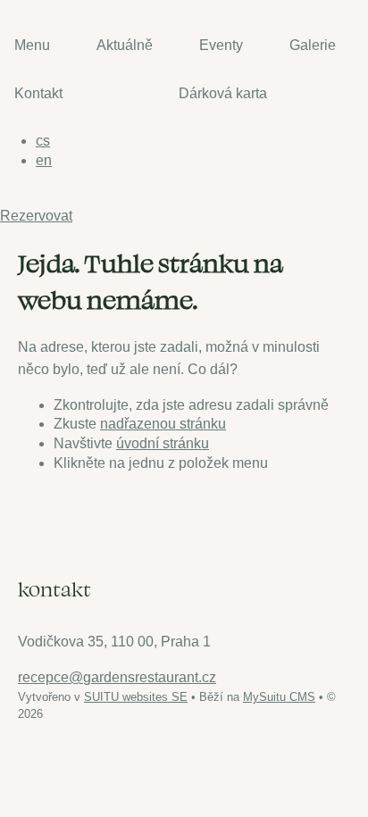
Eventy (221, 45)
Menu (32, 45)
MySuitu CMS (279, 697)
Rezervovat (36, 215)
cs (43, 140)
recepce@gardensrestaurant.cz (117, 677)
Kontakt (38, 93)
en (44, 160)
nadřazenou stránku (163, 423)
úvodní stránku (162, 443)
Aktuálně (124, 45)
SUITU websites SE (136, 697)
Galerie (312, 45)
